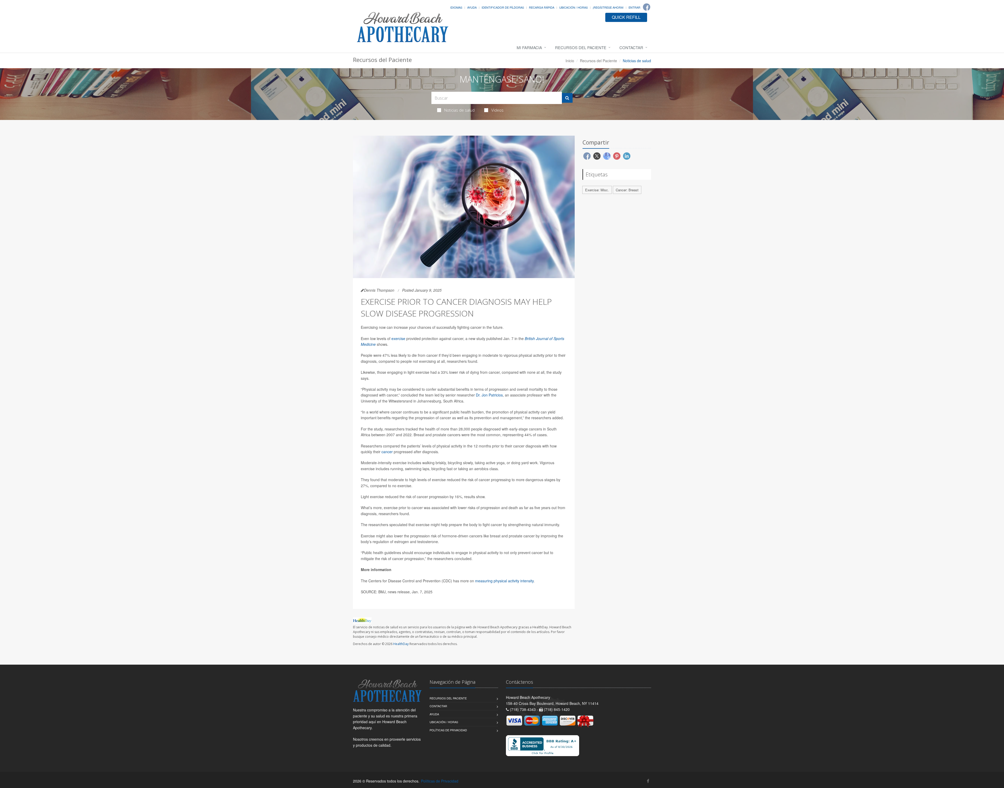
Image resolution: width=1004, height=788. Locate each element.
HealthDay (401, 644)
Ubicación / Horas (573, 7)
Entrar (634, 7)
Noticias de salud (459, 110)
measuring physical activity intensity (504, 580)
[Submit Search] (567, 98)
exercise (398, 338)
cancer (387, 451)
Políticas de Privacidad (448, 730)
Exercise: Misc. (597, 189)
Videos (497, 110)
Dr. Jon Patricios (489, 395)
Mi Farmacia (529, 47)
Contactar (631, 47)
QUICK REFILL (626, 17)
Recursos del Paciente (580, 47)
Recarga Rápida (541, 7)
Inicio (570, 60)
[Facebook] (646, 7)
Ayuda (472, 7)
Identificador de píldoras (503, 7)
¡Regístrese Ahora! (608, 7)
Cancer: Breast (627, 189)
